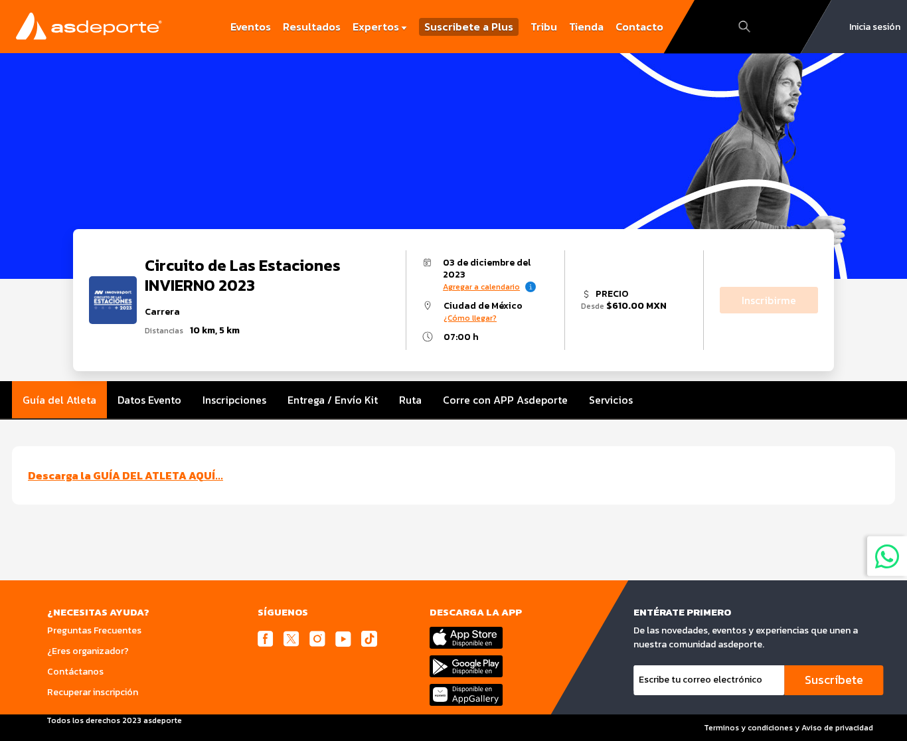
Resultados (312, 27)
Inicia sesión (874, 27)
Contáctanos (75, 672)
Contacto (639, 27)
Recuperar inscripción (92, 692)
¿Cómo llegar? (470, 318)
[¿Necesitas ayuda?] (887, 556)
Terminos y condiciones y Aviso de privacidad (788, 728)
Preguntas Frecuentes (94, 630)
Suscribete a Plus (468, 27)
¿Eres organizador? (88, 651)
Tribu (544, 27)
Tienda (586, 27)
